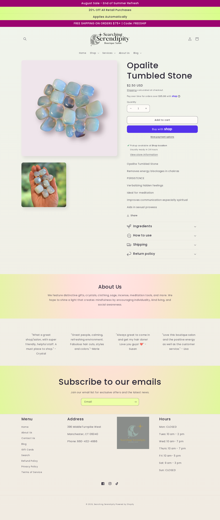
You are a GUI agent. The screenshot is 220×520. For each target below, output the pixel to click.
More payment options (162, 136)
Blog (23, 444)
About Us (26, 432)
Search (25, 455)
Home (25, 427)
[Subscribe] (135, 402)
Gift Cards (27, 449)
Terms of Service (31, 472)
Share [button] (134, 215)
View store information (144, 154)
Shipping (132, 90)
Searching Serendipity (104, 504)
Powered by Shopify (125, 504)
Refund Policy (29, 461)
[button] (25, 39)
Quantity (131, 102)
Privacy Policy (29, 466)
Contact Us (28, 438)
